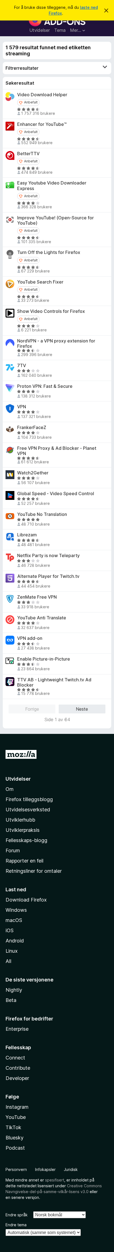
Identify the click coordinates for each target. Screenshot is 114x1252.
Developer (17, 1078)
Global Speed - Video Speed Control (55, 493)
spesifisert (54, 1180)
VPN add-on (29, 638)
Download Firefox (26, 900)
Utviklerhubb (20, 820)
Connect (15, 1058)
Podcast (15, 1148)
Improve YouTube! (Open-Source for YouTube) (55, 220)
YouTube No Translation (42, 514)
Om (10, 789)
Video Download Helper (42, 94)
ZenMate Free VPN (37, 597)
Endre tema (16, 1224)
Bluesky (15, 1138)
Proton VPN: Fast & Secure (44, 386)
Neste (82, 709)
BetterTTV (28, 153)
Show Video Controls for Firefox (51, 311)
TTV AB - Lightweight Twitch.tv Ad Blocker (54, 682)
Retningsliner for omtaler (34, 871)
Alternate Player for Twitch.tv (48, 576)
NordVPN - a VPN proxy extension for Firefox (56, 343)
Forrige (32, 709)
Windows (16, 910)
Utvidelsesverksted (28, 809)
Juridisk (71, 1169)
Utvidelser (39, 30)
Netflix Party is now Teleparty (48, 555)
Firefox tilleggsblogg (29, 799)
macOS (14, 920)
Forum (13, 850)
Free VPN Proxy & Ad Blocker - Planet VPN (56, 451)
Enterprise (17, 1029)
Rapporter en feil (24, 861)
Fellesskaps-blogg (26, 840)
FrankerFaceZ (31, 427)
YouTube (16, 1117)
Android (15, 941)
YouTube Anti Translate (41, 617)
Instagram (17, 1107)
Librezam (27, 534)
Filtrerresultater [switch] (22, 68)
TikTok (13, 1127)
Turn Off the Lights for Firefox (48, 252)
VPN (21, 406)
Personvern (16, 1169)
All (8, 961)
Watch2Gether (32, 473)
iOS (10, 930)
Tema (60, 30)
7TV (21, 365)
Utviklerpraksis (23, 830)
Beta (11, 1000)
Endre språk (17, 1214)
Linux (12, 951)
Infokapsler (45, 1169)
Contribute (18, 1068)
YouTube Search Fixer (40, 282)
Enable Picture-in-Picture (43, 659)
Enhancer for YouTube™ (42, 124)
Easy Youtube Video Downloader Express (51, 185)
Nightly (14, 990)
